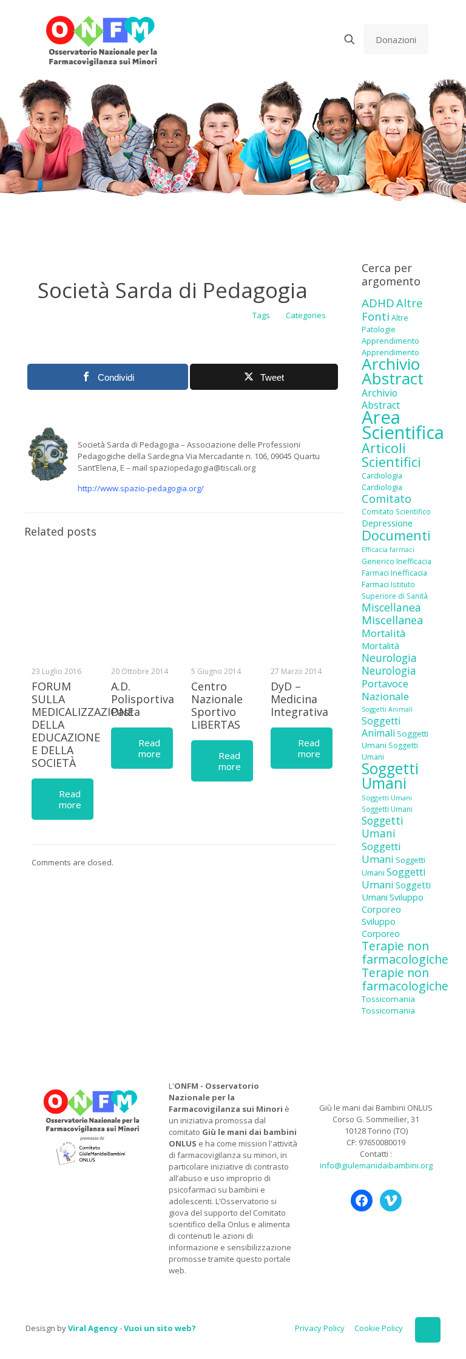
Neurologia (389, 657)
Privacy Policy (320, 1328)
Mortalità (383, 633)
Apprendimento (390, 340)
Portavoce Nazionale (385, 689)
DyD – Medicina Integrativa (299, 699)
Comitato (386, 498)
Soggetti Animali (387, 709)
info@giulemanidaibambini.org (376, 1165)
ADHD (378, 303)
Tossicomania (388, 998)
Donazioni (396, 39)
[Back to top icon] (428, 1330)
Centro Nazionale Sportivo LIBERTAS (217, 705)
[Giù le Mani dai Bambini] (101, 39)
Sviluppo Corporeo (393, 903)
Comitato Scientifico (396, 511)
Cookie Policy (378, 1328)
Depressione (387, 523)
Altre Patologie (385, 323)
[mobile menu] (307, 39)
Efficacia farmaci (388, 549)
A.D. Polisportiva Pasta (142, 699)
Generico (378, 561)
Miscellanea (391, 607)
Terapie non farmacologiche (405, 952)
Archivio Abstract (393, 371)
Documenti (396, 535)
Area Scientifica (403, 424)
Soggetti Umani (390, 775)
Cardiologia (382, 475)
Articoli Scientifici (391, 455)
